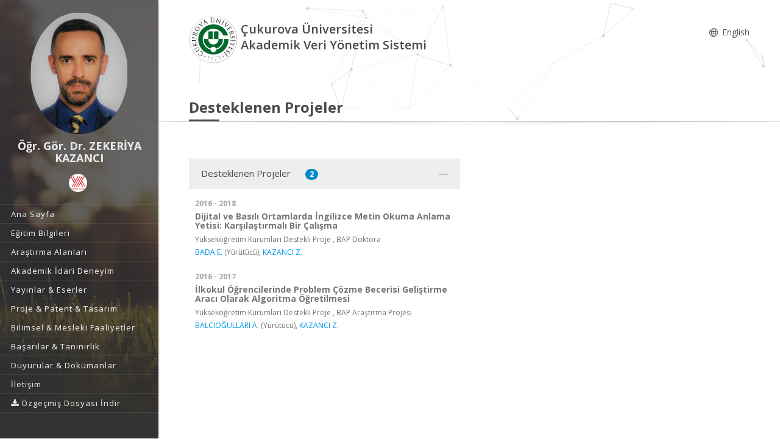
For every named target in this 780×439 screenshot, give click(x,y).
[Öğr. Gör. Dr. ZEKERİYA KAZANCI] (79, 73)
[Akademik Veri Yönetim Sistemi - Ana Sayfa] (215, 39)
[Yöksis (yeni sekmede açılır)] (78, 183)
